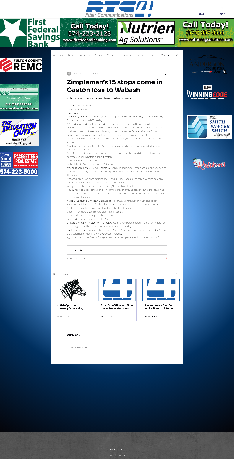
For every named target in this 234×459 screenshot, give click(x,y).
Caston (140, 55)
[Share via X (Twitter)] (75, 250)
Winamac (112, 55)
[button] (177, 55)
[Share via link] (88, 250)
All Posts (58, 55)
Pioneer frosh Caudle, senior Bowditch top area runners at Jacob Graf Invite (161, 307)
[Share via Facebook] (68, 250)
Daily (70, 55)
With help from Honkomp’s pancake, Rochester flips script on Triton (72, 307)
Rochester (84, 55)
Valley (98, 55)
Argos (153, 55)
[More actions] (165, 73)
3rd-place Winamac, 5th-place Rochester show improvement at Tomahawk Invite (117, 307)
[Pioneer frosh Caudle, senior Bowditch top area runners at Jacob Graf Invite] (161, 290)
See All (178, 273)
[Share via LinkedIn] (81, 250)
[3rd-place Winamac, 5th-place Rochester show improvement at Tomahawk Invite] (117, 290)
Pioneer (127, 55)
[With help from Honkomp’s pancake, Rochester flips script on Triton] (73, 290)
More (163, 55)
